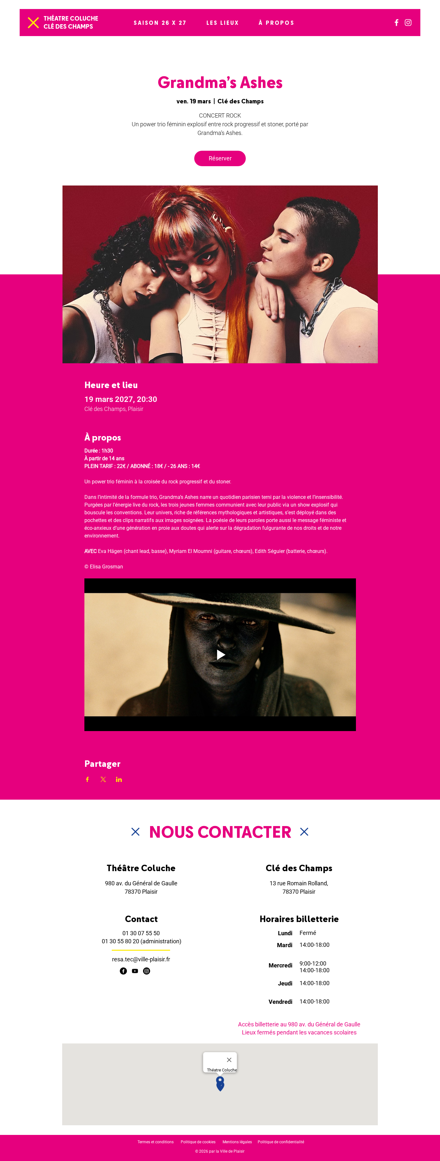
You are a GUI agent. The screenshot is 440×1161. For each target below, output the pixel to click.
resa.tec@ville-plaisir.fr (141, 959)
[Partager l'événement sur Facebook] (87, 779)
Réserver (220, 158)
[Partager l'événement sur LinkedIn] (119, 779)
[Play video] (220, 654)
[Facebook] (396, 22)
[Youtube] (135, 971)
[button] (160, 22)
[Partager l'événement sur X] (103, 779)
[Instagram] (408, 22)
